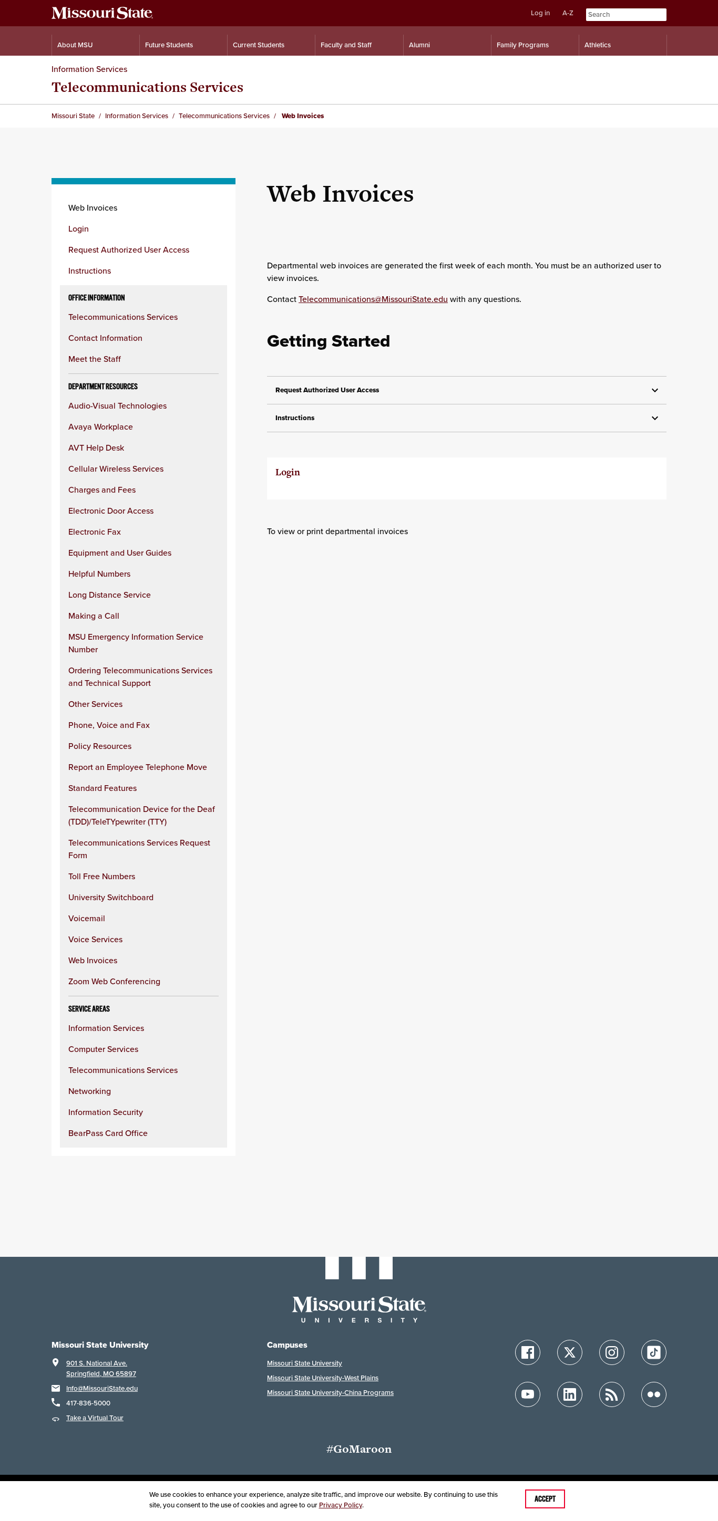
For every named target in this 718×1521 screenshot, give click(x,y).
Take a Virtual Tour (95, 1418)
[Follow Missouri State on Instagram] (611, 1352)
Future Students (169, 45)
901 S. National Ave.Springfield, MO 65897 (101, 1368)
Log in (540, 13)
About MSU (75, 45)
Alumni (419, 45)
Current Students (258, 45)
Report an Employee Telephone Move (137, 767)
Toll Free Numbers (101, 876)
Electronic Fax (94, 531)
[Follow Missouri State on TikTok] (653, 1352)
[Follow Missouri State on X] (569, 1352)
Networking (89, 1091)
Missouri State (73, 116)
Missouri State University (304, 1363)
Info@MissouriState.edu (102, 1388)
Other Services (95, 704)
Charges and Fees (102, 489)
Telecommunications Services (147, 87)
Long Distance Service (109, 594)
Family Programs (523, 45)
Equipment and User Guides (119, 552)
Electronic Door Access (110, 510)
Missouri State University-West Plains (322, 1378)
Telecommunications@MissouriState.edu (373, 299)
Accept (545, 1499)
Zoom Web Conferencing (114, 981)
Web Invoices (92, 960)
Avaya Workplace (100, 426)
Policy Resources (99, 746)
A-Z (567, 13)
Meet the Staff (94, 358)
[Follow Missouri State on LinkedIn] (569, 1394)
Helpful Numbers (99, 573)
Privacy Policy (340, 1505)
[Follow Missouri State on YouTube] (527, 1394)
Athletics (597, 45)
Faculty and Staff (346, 45)
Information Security (105, 1112)
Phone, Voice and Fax (109, 725)
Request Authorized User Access (128, 249)
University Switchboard (110, 897)
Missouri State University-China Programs (330, 1393)
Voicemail (86, 918)
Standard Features (102, 788)
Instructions (89, 270)
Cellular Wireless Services (115, 468)
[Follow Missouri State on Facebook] (527, 1352)
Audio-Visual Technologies (117, 405)
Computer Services (103, 1049)
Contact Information (105, 337)
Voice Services (95, 939)
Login (78, 228)
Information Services (89, 69)
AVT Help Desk (96, 447)
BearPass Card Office (108, 1133)
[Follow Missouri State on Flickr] (653, 1394)
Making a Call (93, 615)
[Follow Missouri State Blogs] (611, 1394)
